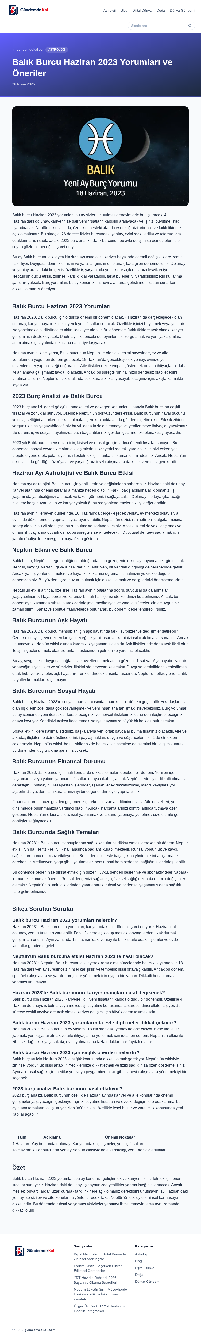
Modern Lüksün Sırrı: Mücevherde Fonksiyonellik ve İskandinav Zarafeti (100, 1294)
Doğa (161, 10)
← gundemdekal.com (28, 49)
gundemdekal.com (40, 1330)
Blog (124, 10)
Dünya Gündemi (182, 10)
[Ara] (190, 26)
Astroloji (109, 10)
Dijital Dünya (142, 10)
